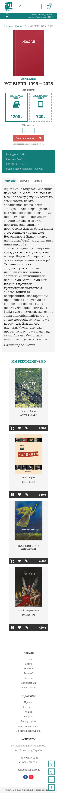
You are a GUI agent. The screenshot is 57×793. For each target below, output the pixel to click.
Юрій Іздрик (28, 477)
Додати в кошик (25, 138)
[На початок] (51, 787)
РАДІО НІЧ (28, 614)
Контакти (28, 706)
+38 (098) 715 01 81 (28, 757)
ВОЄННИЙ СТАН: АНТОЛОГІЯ (28, 547)
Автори (28, 678)
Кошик (28, 711)
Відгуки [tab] (24, 180)
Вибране (28, 716)
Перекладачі (28, 682)
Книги (28, 663)
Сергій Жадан (28, 79)
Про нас (28, 702)
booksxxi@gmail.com (29, 769)
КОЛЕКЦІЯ (28, 481)
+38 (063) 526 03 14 (28, 762)
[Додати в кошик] (12, 428)
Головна (28, 659)
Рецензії (28, 673)
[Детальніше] (26, 428)
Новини (28, 668)
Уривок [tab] (38, 180)
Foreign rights (28, 721)
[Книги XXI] (8, 6)
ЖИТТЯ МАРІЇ (28, 415)
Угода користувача (28, 725)
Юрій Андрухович (28, 610)
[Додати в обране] (40, 138)
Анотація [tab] (10, 180)
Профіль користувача (28, 730)
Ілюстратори (29, 687)
